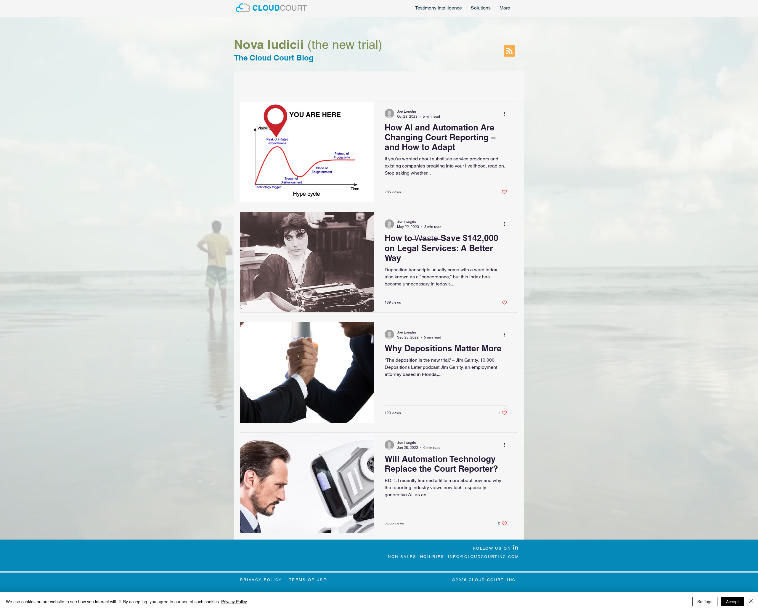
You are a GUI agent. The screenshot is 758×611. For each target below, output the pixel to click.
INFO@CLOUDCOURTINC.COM (483, 556)
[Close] (750, 601)
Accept (732, 601)
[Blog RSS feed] (509, 51)
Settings (704, 601)
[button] (480, 8)
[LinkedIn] (515, 547)
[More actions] (506, 113)
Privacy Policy (234, 601)
